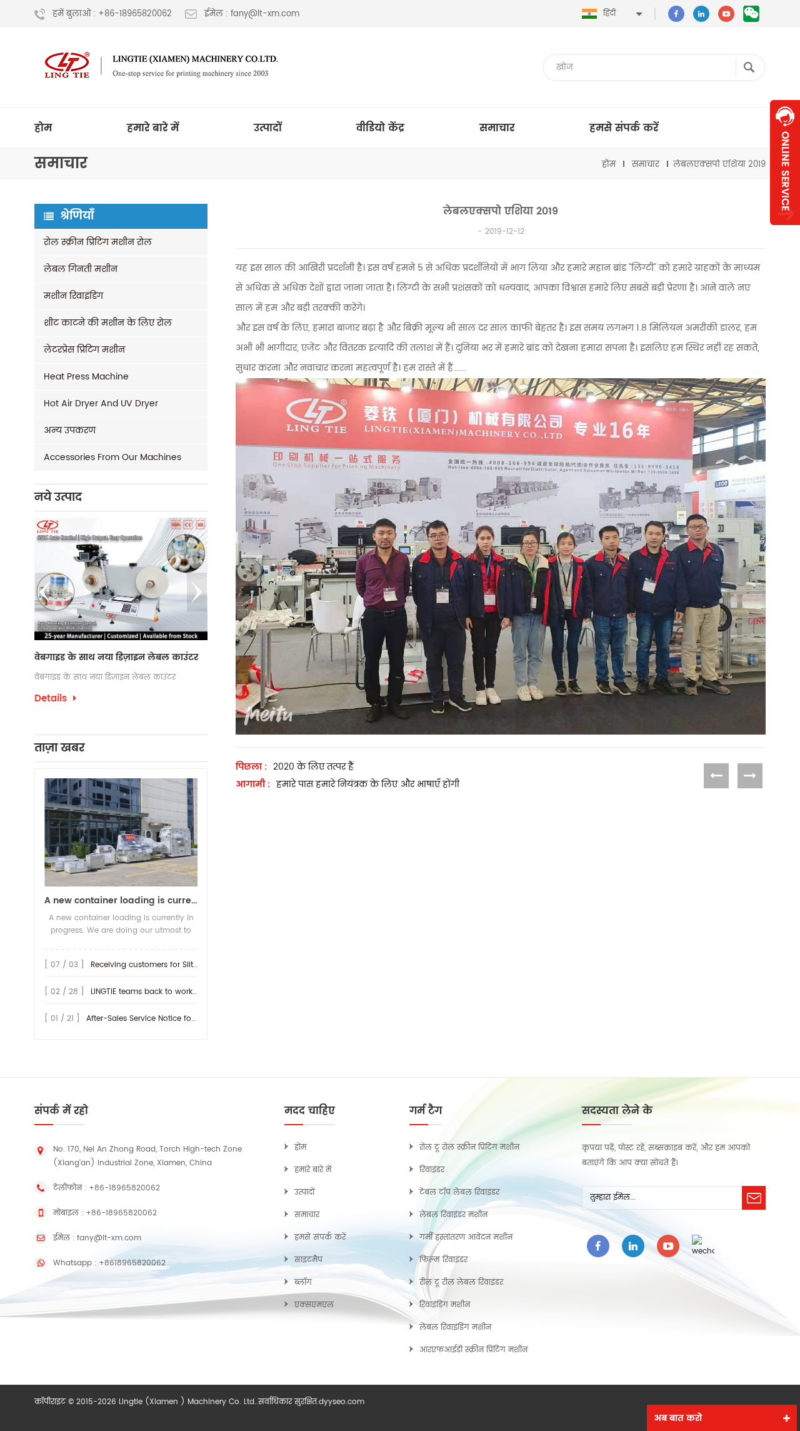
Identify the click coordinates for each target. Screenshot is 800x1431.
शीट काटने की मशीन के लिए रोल (108, 323)
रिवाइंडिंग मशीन (444, 1305)
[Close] (785, 232)
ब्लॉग (303, 1282)
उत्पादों (267, 128)
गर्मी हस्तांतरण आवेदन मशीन (465, 1237)
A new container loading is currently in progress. (121, 900)
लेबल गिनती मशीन (81, 269)
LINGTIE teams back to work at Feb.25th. (165, 992)
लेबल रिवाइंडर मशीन (453, 1215)
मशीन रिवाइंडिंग (73, 296)
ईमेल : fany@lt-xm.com (251, 14)
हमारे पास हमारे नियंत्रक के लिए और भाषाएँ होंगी (367, 784)
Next (197, 592)
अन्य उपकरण (70, 430)
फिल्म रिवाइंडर (443, 1260)
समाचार (496, 128)
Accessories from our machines (112, 457)
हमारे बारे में (153, 128)
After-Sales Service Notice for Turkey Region (167, 1019)
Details (197, 715)
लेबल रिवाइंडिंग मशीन (455, 1327)
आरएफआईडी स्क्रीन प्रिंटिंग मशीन (473, 1350)
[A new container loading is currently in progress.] (121, 832)
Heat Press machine (86, 376)
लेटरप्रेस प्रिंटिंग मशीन (84, 350)
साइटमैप (308, 1260)
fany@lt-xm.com (109, 1238)
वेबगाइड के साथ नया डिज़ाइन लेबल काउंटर (90, 658)
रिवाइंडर (431, 1170)
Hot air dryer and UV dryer (101, 403)
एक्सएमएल (314, 1305)
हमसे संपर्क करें (623, 128)
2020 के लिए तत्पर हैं (313, 767)
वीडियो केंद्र (380, 128)
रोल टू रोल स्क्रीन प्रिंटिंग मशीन (469, 1147)
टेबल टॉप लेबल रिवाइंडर (459, 1192)
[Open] (785, 162)
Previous (45, 592)
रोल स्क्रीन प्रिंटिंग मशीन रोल (98, 242)
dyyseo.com (341, 1402)
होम (43, 128)
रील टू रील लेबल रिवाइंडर (461, 1282)
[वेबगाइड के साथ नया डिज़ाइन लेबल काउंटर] (94, 579)
